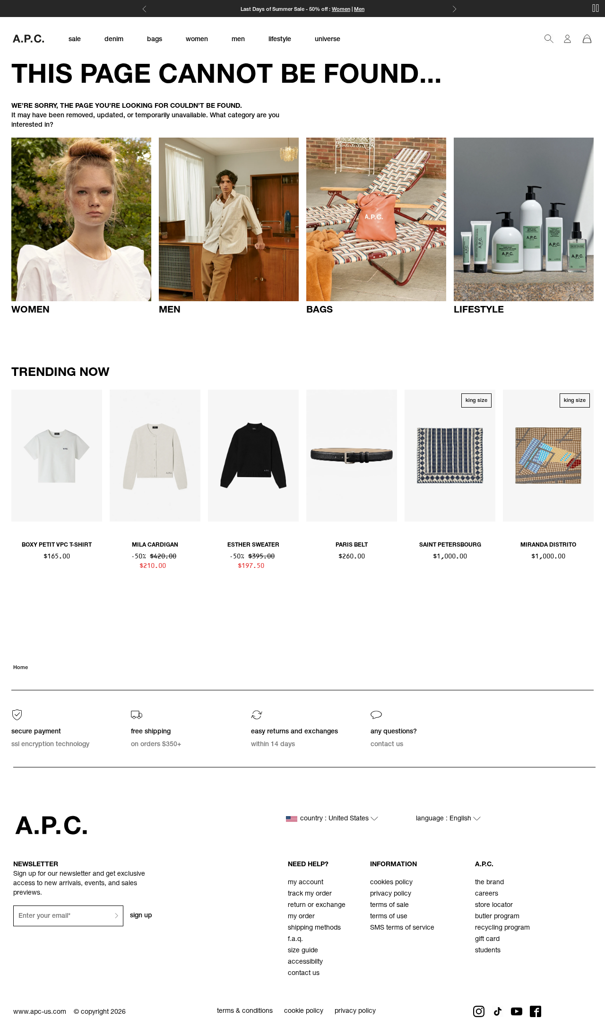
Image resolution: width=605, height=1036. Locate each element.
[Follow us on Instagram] (478, 1011)
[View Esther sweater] (253, 455)
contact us (304, 973)
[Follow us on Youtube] (516, 1011)
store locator (494, 905)
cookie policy (303, 1011)
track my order (310, 894)
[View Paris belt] (351, 455)
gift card (487, 939)
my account (305, 882)
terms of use (388, 917)
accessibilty (305, 962)
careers (486, 894)
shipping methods (314, 928)
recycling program (502, 928)
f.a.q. (295, 939)
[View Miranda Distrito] (548, 455)
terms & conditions (245, 1011)
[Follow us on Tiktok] (497, 1011)
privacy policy (390, 894)
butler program (497, 917)
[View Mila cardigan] (155, 455)
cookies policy (391, 882)
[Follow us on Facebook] (535, 1011)
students (488, 951)
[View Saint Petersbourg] (450, 455)
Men (359, 9)
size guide (303, 951)
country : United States (335, 819)
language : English (444, 819)
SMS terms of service (402, 928)
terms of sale (389, 905)
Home (20, 667)
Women (341, 9)
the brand (489, 882)
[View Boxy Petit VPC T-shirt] (56, 455)
